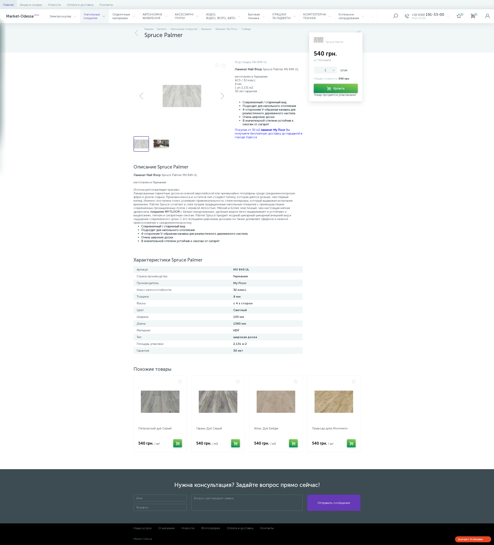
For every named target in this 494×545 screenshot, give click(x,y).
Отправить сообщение (334, 503)
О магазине (166, 528)
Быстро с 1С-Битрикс (470, 539)
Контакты (106, 5)
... (372, 16)
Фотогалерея (210, 528)
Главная (8, 5)
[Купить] (177, 443)
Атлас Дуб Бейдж (266, 428)
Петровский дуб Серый (155, 428)
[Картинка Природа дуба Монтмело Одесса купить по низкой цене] (334, 401)
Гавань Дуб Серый (209, 428)
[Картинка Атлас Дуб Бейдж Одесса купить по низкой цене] (276, 401)
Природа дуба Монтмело (330, 428)
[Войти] (487, 16)
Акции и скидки (31, 5)
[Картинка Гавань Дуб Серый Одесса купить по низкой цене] (218, 401)
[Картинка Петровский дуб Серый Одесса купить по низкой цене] (160, 401)
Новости (54, 5)
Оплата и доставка (80, 5)
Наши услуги (142, 528)
